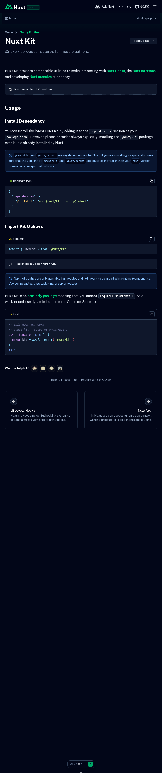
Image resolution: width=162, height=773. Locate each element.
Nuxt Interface (144, 71)
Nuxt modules (41, 77)
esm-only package (42, 296)
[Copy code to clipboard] (152, 181)
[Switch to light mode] (129, 6)
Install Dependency (25, 121)
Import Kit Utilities (24, 226)
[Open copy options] (154, 41)
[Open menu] (154, 6)
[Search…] (121, 6)
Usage (13, 108)
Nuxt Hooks (116, 71)
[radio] (34, 368)
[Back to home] (15, 6)
